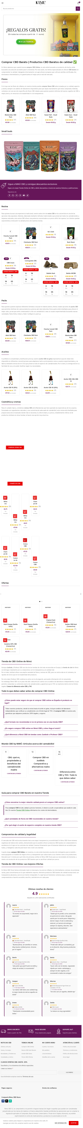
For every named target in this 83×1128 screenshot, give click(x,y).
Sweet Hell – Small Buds (50, 116)
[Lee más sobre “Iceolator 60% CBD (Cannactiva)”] (5, 640)
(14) (29, 520)
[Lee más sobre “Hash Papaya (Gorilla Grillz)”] (25, 620)
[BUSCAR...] (78, 9)
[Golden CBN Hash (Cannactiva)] (70, 614)
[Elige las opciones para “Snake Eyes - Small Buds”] (71, 110)
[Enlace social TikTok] (27, 195)
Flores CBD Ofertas (27, 1057)
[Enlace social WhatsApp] (10, 1100)
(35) (55, 276)
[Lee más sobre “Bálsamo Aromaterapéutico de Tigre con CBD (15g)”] (5, 498)
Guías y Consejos (6, 1050)
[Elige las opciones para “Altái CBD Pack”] (30, 110)
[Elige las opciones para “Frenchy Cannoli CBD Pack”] (10, 231)
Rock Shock (71, 242)
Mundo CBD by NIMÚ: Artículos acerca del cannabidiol (28, 744)
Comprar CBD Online (28, 1047)
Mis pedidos (45, 1050)
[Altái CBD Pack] (30, 105)
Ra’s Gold (51, 232)
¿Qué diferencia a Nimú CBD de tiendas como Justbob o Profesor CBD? (34, 734)
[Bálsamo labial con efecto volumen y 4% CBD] (25, 504)
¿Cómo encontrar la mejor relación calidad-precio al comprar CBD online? (34, 802)
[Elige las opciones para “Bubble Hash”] (51, 269)
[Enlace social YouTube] (23, 195)
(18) (75, 245)
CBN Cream (10, 263)
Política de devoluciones (70, 1054)
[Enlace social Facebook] (9, 195)
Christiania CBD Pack (31, 242)
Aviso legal (66, 1057)
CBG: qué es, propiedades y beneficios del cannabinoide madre (14, 764)
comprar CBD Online (18, 852)
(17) (15, 629)
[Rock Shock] (70, 233)
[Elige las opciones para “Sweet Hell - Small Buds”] (51, 110)
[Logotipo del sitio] (41, 3)
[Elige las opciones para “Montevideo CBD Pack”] (10, 110)
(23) (75, 120)
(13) (20, 563)
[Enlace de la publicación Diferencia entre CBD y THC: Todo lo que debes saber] (67, 758)
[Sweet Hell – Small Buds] (50, 105)
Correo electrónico (7, 1069)
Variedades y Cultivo (7, 1057)
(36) (35, 245)
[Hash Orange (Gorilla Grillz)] (10, 614)
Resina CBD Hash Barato (29, 1050)
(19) (39, 567)
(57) (15, 120)
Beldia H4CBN (71, 273)
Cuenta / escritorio (48, 1047)
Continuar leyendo (14, 774)
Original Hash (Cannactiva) (50, 621)
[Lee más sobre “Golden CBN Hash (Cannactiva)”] (65, 620)
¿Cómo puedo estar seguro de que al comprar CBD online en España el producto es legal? (38, 701)
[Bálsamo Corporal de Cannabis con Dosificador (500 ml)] (15, 506)
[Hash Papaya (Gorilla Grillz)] (30, 614)
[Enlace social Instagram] (16, 195)
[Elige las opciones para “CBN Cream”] (10, 258)
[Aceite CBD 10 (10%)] (10, 378)
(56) (35, 118)
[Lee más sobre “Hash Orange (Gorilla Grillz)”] (5, 620)
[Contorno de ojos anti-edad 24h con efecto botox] (15, 547)
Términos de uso (28, 1076)
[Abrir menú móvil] (3, 3)
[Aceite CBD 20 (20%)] (30, 378)
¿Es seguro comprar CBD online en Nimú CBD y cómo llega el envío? (32, 728)
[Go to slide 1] (39, 601)
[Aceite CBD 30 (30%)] (50, 378)
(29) (75, 276)
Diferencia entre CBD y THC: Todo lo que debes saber (67, 775)
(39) (15, 241)
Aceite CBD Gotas (27, 1054)
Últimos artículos (6, 1047)
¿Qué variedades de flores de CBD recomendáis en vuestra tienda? (31, 819)
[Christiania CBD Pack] (30, 233)
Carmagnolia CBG (31, 261)
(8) (55, 234)
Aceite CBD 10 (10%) (10, 387)
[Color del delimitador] (20, 195)
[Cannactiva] (31, 594)
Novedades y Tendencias (8, 1054)
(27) (55, 120)
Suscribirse (69, 1072)
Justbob (9, 667)
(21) (55, 390)
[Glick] (50, 594)
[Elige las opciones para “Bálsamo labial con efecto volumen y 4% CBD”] (25, 512)
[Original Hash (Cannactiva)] (50, 612)
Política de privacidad (69, 1047)
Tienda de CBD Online (12, 661)
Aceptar (73, 1123)
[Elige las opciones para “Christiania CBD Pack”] (30, 237)
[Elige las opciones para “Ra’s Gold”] (51, 227)
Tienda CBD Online (23, 810)
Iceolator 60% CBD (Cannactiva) (10, 645)
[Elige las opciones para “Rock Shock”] (71, 237)
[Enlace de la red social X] (12, 195)
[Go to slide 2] (41, 601)
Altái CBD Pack (31, 115)
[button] (10, 383)
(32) (35, 263)
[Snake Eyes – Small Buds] (70, 105)
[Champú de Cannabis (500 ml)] (5, 544)
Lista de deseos (46, 1054)
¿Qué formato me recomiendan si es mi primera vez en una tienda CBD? (34, 722)
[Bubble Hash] (50, 264)
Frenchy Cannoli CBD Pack (10, 237)
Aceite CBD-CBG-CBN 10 (71, 380)
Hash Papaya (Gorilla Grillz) (31, 625)
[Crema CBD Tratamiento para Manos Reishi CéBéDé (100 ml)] (35, 549)
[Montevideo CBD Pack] (10, 105)
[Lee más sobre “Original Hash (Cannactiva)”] (45, 616)
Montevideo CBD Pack (10, 116)
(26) (15, 265)
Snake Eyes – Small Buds (70, 116)
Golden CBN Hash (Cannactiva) (71, 625)
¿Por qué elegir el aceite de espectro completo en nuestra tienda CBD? (33, 825)
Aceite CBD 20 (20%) (31, 387)
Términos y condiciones (70, 1050)
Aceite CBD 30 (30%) (51, 387)
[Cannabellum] (11, 594)
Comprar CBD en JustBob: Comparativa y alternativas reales (41, 762)
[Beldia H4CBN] (70, 264)
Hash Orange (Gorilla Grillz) (11, 625)
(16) (35, 390)
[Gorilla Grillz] (70, 594)
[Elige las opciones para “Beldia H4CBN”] (71, 269)
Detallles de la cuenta (48, 1057)
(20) (10, 506)
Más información (61, 1123)
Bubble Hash (51, 273)
